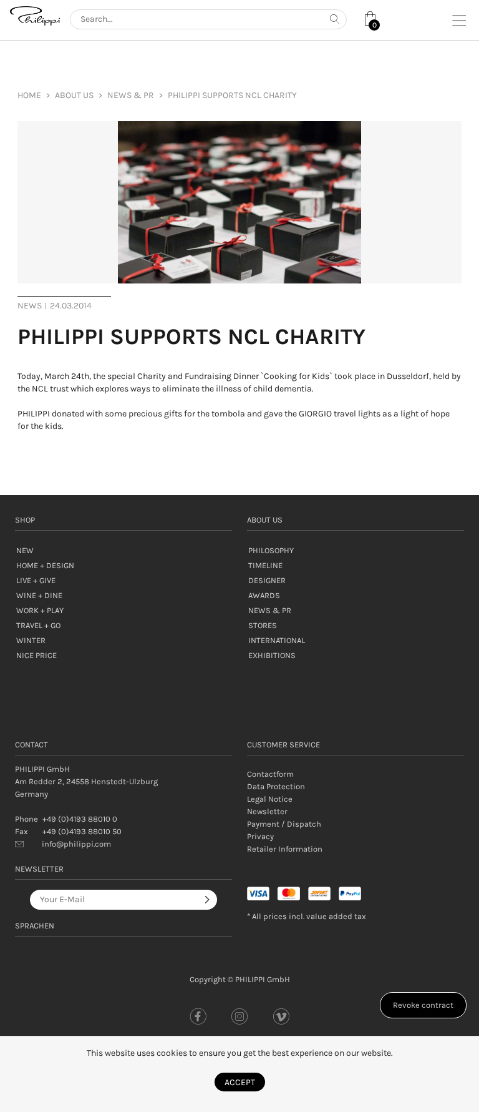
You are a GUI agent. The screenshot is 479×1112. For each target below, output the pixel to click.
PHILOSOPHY (271, 550)
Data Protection (276, 786)
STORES (262, 625)
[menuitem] (74, 95)
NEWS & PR (269, 610)
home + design (45, 565)
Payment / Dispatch (284, 824)
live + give (36, 580)
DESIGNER (267, 580)
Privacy (260, 836)
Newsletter (267, 811)
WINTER (31, 640)
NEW (25, 550)
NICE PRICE (36, 655)
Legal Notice (270, 799)
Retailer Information (284, 849)
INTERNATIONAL (276, 640)
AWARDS (264, 595)
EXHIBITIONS (272, 655)
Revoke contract (423, 1005)
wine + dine (39, 595)
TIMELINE (265, 565)
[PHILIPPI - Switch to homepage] (35, 16)
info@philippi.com (76, 844)
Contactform (270, 774)
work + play (40, 610)
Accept (240, 1082)
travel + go (38, 625)
